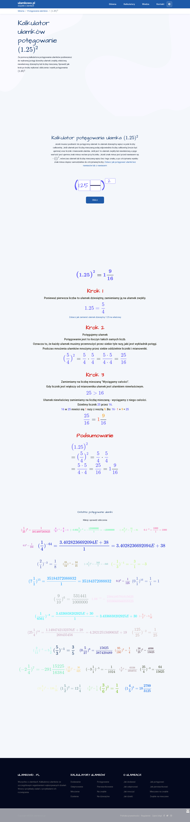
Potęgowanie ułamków (37, 11)
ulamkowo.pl (26, 4)
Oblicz (95, 200)
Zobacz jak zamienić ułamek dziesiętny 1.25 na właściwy (95, 317)
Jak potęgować (157, 782)
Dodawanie (76, 782)
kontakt (160, 4)
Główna (112, 4)
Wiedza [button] (145, 4)
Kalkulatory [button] (129, 4)
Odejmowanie (77, 786)
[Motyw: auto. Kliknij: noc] (169, 4)
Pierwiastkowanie (105, 786)
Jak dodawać (130, 782)
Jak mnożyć (129, 791)
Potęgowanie (103, 782)
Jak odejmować (131, 786)
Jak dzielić (128, 796)
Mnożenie (75, 791)
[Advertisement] (95, 96)
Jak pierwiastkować (159, 786)
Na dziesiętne (103, 796)
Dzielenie (75, 796)
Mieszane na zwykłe (159, 791)
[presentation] (54, 11)
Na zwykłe (101, 791)
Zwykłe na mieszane (159, 796)
